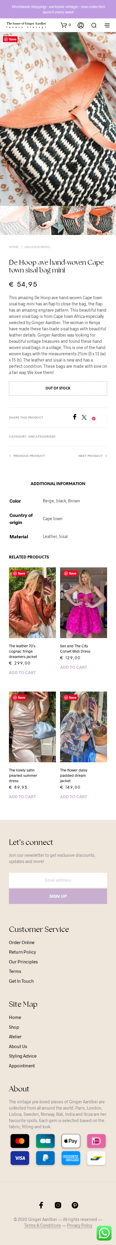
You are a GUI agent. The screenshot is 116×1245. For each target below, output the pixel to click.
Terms (15, 971)
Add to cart (22, 673)
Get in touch (21, 981)
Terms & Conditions (42, 1225)
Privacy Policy (79, 1225)
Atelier (15, 1036)
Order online (22, 942)
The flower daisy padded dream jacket (73, 775)
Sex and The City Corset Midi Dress (75, 648)
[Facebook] (77, 418)
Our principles (23, 961)
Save (12, 39)
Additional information (58, 484)
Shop (14, 1027)
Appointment (22, 1065)
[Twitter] (86, 418)
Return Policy (22, 951)
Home (13, 247)
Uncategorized (37, 247)
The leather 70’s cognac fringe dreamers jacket (23, 651)
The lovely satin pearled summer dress (23, 775)
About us (18, 1046)
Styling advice (23, 1055)
